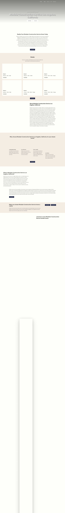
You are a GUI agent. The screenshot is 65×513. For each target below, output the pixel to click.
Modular (26, 210)
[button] (32, 49)
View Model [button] (4, 77)
